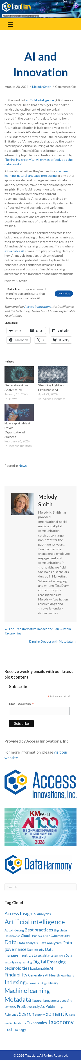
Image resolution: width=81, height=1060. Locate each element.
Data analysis (27, 943)
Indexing (15, 982)
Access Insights (20, 913)
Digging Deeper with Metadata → (52, 641)
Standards (19, 1023)
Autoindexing (14, 930)
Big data (60, 930)
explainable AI (14, 251)
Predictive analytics (31, 1006)
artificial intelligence (40, 100)
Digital (39, 961)
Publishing (54, 1006)
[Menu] (10, 24)
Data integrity (35, 949)
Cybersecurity (60, 936)
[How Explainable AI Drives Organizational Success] (19, 412)
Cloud (25, 935)
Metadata (17, 999)
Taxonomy (60, 1022)
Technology (15, 1029)
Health (54, 975)
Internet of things (36, 983)
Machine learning (27, 990)
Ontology (10, 1006)
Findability (15, 975)
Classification (12, 935)
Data (10, 942)
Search (26, 1014)
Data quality (39, 955)
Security (40, 1014)
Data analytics (50, 943)
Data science (57, 955)
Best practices (39, 929)
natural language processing (37, 175)
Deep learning (23, 962)
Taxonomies (37, 1023)
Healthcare (67, 975)
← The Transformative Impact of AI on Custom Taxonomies (37, 631)
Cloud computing (40, 935)
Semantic (57, 1013)
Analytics (44, 914)
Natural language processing (52, 1000)
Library (53, 983)
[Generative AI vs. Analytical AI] (19, 374)
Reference (11, 1014)
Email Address (21, 704)
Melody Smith (41, 86)
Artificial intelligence (34, 922)
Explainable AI (41, 968)
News (23, 465)
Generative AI (38, 975)
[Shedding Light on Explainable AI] (53, 374)
